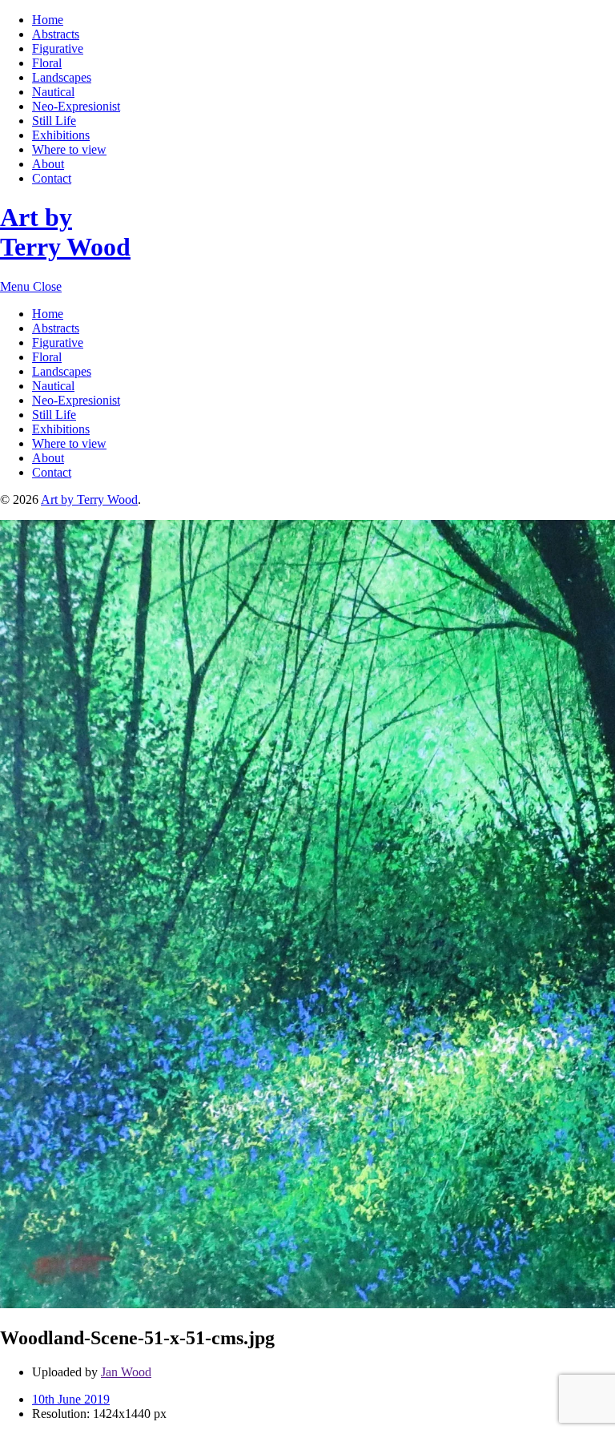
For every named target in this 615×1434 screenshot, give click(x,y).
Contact (51, 178)
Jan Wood (126, 1372)
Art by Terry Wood (65, 232)
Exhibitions (61, 135)
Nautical (53, 92)
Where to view (69, 149)
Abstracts (55, 34)
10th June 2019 (71, 1399)
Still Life (54, 120)
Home (47, 19)
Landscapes (61, 77)
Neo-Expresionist (76, 106)
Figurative (57, 48)
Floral (47, 63)
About (48, 164)
